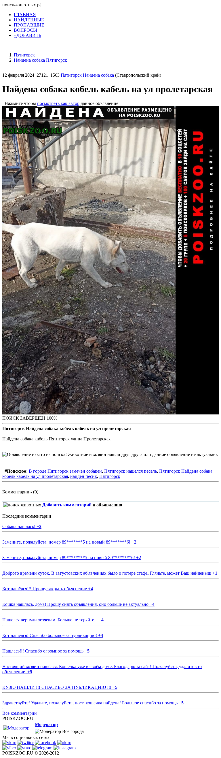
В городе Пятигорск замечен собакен (65, 471)
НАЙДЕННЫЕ (29, 19)
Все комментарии (19, 713)
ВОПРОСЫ (25, 30)
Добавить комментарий (67, 504)
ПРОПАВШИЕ (29, 24)
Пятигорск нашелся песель (130, 471)
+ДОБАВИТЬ (27, 35)
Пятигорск (109, 476)
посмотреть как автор (58, 103)
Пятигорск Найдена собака (87, 75)
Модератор (46, 724)
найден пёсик (83, 476)
